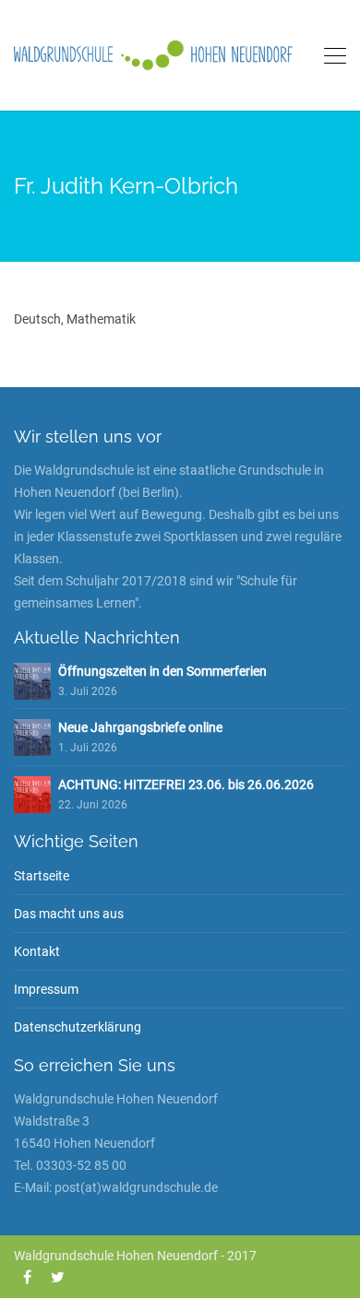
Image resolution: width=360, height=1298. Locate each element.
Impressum (46, 989)
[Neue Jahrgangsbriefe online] (32, 736)
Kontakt (37, 951)
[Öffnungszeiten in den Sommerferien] (32, 680)
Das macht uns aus (69, 913)
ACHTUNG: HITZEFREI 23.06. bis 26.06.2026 (186, 784)
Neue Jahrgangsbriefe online (140, 727)
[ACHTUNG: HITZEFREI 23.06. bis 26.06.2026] (32, 793)
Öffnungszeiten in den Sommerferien (162, 671)
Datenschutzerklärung (77, 1027)
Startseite (41, 875)
